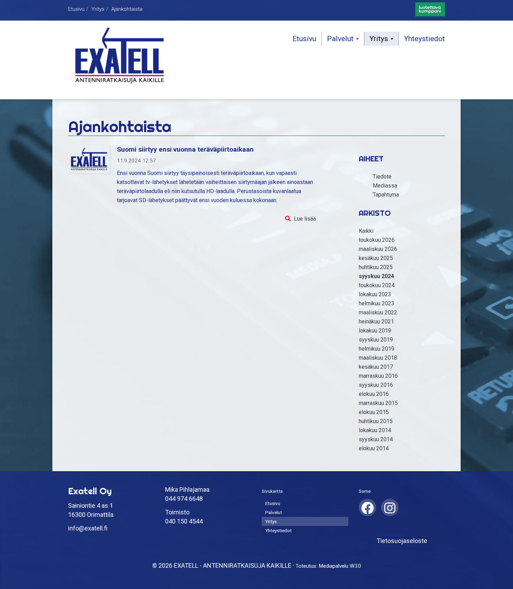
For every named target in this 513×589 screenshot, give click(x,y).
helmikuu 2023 (376, 303)
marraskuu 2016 (378, 376)
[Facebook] (367, 507)
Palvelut (341, 39)
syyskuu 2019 (376, 339)
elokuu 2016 (374, 394)
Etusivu (76, 9)
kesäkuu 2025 (376, 258)
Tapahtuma (386, 194)
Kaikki (366, 231)
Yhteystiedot (424, 39)
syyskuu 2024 (376, 276)
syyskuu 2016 (376, 385)
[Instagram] (390, 507)
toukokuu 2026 (377, 240)
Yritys (97, 9)
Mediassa (385, 185)
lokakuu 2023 (375, 294)
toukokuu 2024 (377, 285)
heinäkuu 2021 (376, 321)
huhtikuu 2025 (376, 267)
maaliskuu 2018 (378, 357)
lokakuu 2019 (375, 330)
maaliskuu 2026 (378, 249)
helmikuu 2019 (376, 348)
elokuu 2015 (374, 412)
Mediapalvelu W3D (340, 566)
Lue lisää (305, 218)
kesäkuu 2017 (376, 367)
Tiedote (382, 176)
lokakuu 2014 (375, 430)
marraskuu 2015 (378, 403)
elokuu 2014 (374, 448)
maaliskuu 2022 (378, 312)
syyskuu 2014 (376, 439)
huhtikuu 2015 (376, 421)
